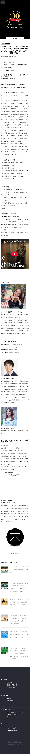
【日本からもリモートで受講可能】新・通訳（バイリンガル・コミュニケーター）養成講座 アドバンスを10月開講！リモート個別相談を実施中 (19, 653)
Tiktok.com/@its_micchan (11, 349)
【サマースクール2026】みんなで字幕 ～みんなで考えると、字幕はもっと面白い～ (19, 569)
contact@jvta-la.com (12, 730)
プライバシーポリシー (13, 741)
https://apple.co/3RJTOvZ (12, 352)
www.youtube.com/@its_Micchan (14, 344)
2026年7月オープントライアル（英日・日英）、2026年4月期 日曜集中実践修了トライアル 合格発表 (19, 602)
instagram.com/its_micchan (14, 347)
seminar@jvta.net (11, 702)
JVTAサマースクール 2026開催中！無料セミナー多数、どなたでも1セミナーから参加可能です (19, 634)
